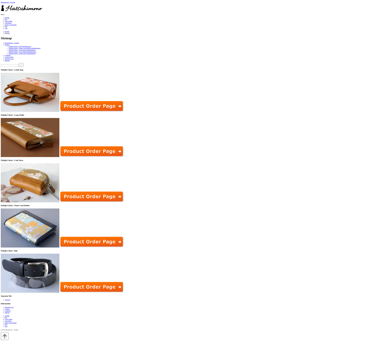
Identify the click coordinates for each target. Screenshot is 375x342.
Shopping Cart (9, 59)
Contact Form (9, 57)
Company (8, 55)
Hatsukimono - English (8, 2)
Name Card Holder (11, 25)
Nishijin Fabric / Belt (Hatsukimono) (20, 46)
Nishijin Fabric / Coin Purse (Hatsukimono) (22, 50)
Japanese (7, 300)
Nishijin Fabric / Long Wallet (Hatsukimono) (22, 52)
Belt (6, 26)
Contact (7, 309)
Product (7, 45)
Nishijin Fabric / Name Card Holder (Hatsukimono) (24, 48)
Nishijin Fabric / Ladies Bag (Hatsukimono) (22, 53)
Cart (6, 28)
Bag (6, 19)
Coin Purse (8, 23)
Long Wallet (8, 21)
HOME (7, 18)
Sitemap (7, 60)
